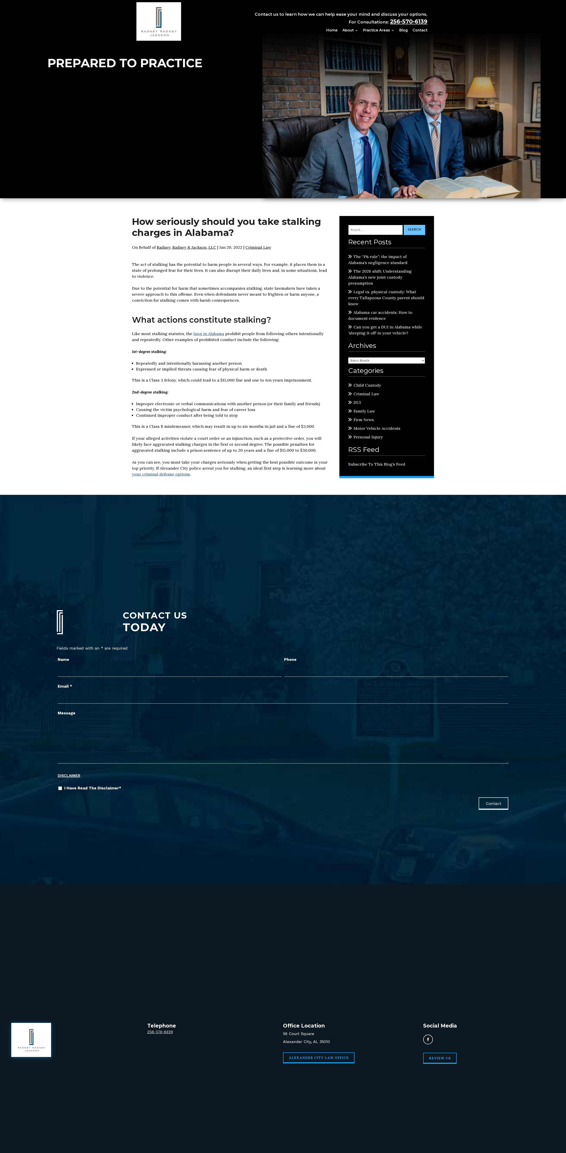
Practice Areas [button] (376, 30)
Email (65, 686)
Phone (290, 659)
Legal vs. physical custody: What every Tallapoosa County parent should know (386, 297)
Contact (420, 30)
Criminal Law (258, 247)
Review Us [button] (440, 1058)
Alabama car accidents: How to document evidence (380, 315)
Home (332, 30)
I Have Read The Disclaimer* (92, 788)
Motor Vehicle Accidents (377, 428)
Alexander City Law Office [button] (319, 1058)
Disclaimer (69, 775)
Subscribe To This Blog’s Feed (376, 464)
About (348, 30)
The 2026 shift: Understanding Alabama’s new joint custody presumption (380, 277)
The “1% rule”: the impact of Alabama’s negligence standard (377, 259)
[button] (561, 1120)
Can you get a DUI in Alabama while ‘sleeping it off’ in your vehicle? (385, 329)
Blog (403, 30)
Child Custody (367, 385)
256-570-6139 (408, 21)
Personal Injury (368, 437)
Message (66, 713)
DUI (357, 402)
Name (63, 659)
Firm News (364, 419)
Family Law (364, 411)
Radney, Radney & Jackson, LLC (186, 247)
